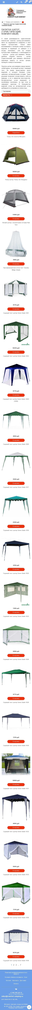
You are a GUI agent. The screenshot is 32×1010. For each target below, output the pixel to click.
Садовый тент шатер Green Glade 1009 (16, 444)
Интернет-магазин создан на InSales (16, 1004)
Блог (25, 977)
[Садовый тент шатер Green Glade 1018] (16, 506)
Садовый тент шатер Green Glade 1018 (16, 530)
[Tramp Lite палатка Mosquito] (16, 112)
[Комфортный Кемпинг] (16, 12)
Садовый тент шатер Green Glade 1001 (16, 313)
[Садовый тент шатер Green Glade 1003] (16, 332)
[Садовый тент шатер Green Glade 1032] (16, 807)
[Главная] (2, 22)
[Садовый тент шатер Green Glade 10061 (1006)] (16, 375)
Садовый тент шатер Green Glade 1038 (16, 961)
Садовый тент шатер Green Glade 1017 (16, 487)
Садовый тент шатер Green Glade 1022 (16, 573)
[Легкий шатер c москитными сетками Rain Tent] (16, 198)
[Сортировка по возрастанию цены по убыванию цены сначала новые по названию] (16, 91)
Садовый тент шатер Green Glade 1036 (16, 918)
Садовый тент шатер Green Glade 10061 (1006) (16, 400)
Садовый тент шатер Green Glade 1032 (16, 832)
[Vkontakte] (16, 989)
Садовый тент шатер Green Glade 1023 (16, 616)
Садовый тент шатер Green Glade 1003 (16, 356)
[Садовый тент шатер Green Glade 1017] (16, 463)
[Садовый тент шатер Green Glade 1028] (16, 635)
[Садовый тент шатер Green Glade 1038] (16, 936)
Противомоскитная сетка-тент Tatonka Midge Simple (16, 269)
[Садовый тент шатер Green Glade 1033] (16, 850)
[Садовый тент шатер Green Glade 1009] (16, 420)
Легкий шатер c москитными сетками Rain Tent (16, 224)
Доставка (23, 981)
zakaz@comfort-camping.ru (12, 996)
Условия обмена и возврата (14, 977)
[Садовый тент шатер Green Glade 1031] (16, 764)
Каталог (8, 981)
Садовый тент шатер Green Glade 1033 (16, 875)
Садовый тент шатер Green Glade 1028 (16, 659)
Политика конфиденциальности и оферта (16, 973)
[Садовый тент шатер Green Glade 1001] (16, 289)
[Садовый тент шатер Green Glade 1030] (16, 721)
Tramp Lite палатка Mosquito (16, 137)
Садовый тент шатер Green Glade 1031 (16, 789)
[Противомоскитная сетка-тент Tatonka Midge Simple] (16, 243)
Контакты (15, 981)
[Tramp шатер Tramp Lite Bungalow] (16, 155)
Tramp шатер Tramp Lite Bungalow (16, 180)
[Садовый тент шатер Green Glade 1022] (16, 549)
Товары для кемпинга (12, 22)
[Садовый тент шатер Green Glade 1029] (16, 678)
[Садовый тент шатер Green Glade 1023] (16, 592)
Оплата (16, 984)
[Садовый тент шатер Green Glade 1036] (16, 893)
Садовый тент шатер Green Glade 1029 (16, 702)
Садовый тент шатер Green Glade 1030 (16, 746)
